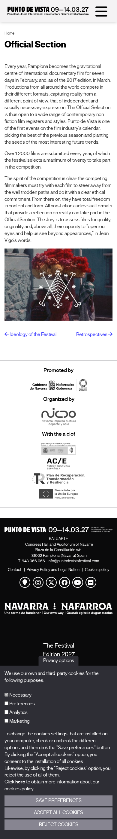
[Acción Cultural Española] (58, 464)
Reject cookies (58, 825)
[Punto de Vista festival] (48, 14)
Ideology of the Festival (32, 334)
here (20, 782)
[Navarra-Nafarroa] (58, 609)
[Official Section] (58, 285)
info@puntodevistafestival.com (73, 560)
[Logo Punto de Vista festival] (58, 529)
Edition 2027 (59, 654)
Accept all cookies (58, 813)
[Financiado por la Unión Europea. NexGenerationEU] (58, 494)
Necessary (20, 695)
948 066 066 (33, 560)
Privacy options (58, 661)
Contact (14, 569)
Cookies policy (97, 569)
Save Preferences (59, 801)
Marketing (19, 721)
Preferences (21, 704)
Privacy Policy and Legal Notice (53, 569)
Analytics (18, 712)
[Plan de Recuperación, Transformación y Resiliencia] (58, 479)
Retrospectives (92, 334)
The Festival (58, 645)
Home (9, 33)
